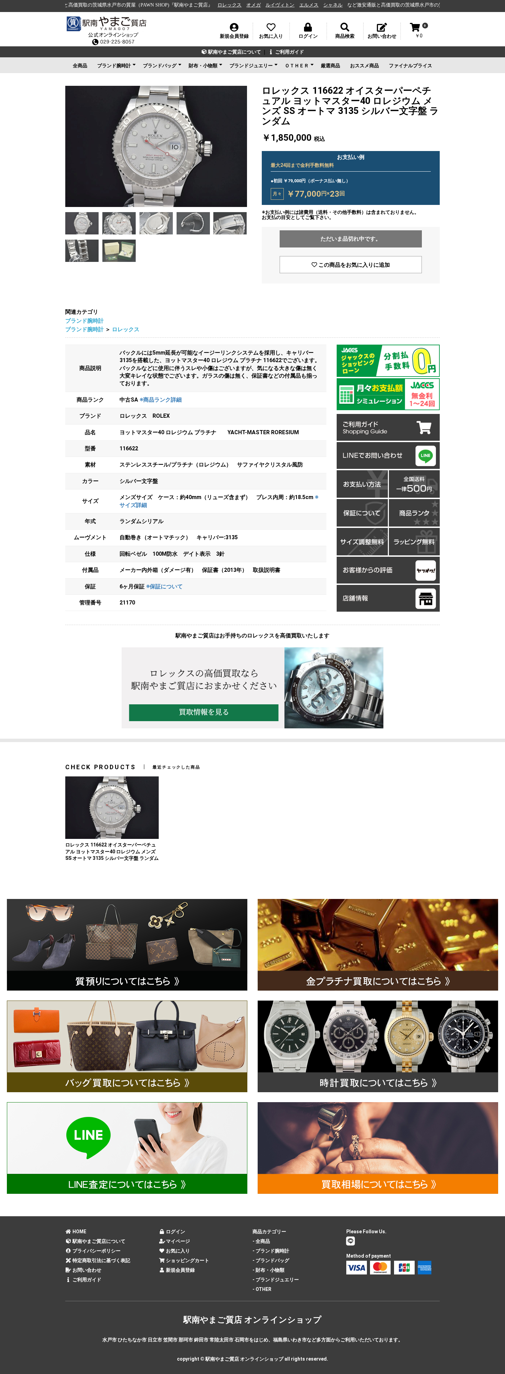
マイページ (177, 1241)
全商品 (80, 65)
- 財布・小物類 (268, 1270)
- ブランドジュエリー (275, 1279)
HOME (78, 1231)
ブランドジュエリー (251, 65)
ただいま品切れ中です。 (351, 239)
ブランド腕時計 (114, 65)
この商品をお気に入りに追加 (353, 265)
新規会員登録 (180, 1270)
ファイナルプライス (410, 65)
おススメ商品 (364, 65)
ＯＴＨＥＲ (297, 65)
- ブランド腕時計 (270, 1251)
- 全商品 (261, 1241)
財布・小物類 (203, 65)
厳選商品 (330, 65)
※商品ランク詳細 (160, 399)
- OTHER (261, 1289)
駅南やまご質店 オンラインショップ (252, 1320)
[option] (156, 146)
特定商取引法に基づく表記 (100, 1260)
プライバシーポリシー (96, 1251)
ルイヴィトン (204, 5)
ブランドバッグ (160, 65)
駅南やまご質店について (234, 52)
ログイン (175, 1231)
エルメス (233, 5)
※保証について (164, 586)
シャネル (257, 5)
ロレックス (154, 5)
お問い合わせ (86, 1270)
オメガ (177, 5)
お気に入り (177, 1251)
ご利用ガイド (289, 52)
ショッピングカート (187, 1260)
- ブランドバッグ (270, 1260)
